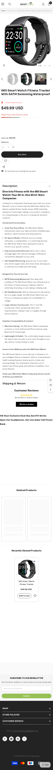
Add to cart (24, 596)
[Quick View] (34, 561)
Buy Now (26, 767)
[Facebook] (4, 739)
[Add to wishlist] (5, 161)
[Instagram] (11, 739)
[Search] (9, 4)
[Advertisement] (26, 454)
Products (11, 11)
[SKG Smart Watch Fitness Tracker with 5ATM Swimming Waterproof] (26, 569)
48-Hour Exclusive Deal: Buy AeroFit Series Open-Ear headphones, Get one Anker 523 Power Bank (26, 420)
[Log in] (43, 4)
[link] (13, 529)
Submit (26, 696)
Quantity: (5, 142)
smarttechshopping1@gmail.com (25, 731)
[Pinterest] (18, 739)
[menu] (2, 4)
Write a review (26, 404)
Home (3, 11)
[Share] (3, 167)
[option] (26, 41)
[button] (45, 66)
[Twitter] (24, 739)
